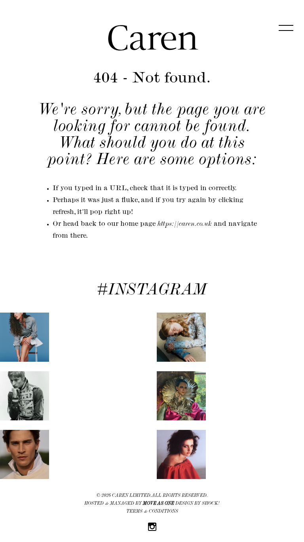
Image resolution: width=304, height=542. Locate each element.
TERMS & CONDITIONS (152, 512)
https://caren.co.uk (185, 224)
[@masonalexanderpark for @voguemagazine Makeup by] (181, 395)
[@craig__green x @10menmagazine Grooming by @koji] (24, 395)
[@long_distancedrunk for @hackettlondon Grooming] (24, 454)
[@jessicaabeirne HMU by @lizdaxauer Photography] (181, 454)
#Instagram (152, 291)
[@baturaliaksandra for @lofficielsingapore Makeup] (181, 337)
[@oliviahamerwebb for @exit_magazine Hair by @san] (24, 337)
